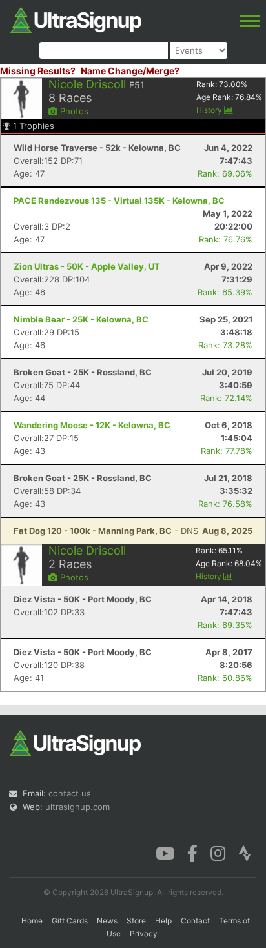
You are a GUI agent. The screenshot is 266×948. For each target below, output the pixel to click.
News (107, 920)
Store (136, 920)
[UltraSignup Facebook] (192, 852)
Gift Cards (70, 920)
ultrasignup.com (77, 807)
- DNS (106, 531)
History (210, 110)
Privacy (144, 933)
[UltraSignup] (75, 18)
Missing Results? (38, 70)
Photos (72, 111)
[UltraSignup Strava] (244, 852)
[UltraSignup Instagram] (217, 852)
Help (163, 920)
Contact (195, 920)
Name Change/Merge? (130, 70)
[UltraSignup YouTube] (164, 852)
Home (32, 920)
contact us (69, 793)
